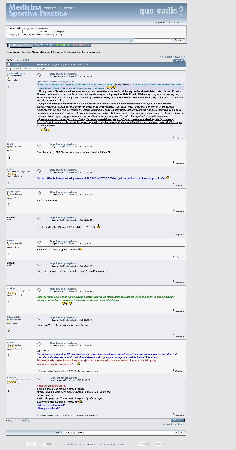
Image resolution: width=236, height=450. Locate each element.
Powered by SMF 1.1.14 (77, 444)
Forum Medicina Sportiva (18, 52)
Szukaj (49, 45)
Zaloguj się (28, 28)
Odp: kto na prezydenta (63, 74)
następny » (179, 56)
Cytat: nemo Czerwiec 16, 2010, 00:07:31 (55, 81)
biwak (10, 240)
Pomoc (38, 45)
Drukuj (179, 60)
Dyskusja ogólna (72, 52)
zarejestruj (43, 28)
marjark (11, 169)
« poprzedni (166, 56)
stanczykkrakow (16, 73)
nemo (10, 342)
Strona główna (21, 45)
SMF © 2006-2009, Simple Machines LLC (107, 444)
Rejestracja (80, 45)
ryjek (10, 143)
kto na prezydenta (91, 52)
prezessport (14, 191)
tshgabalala (13, 317)
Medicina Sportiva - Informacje (47, 52)
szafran (11, 288)
